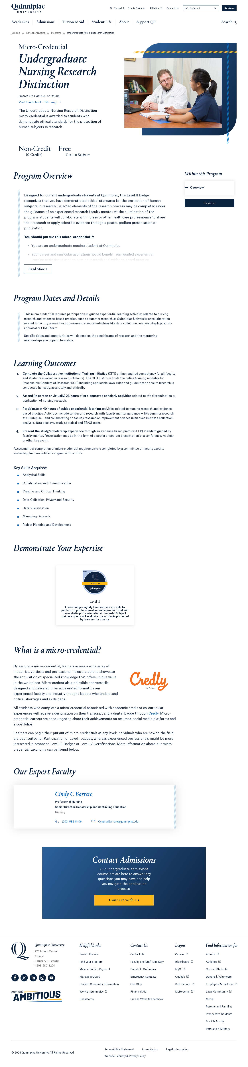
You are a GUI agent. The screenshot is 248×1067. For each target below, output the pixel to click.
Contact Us (172, 8)
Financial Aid (138, 992)
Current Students (216, 969)
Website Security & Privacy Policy (125, 1056)
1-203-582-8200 (44, 966)
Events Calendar (136, 8)
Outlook (182, 977)
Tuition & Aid (73, 22)
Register (219, 203)
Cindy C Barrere (73, 794)
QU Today (117, 8)
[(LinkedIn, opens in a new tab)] (33, 977)
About (124, 22)
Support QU (146, 22)
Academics (20, 22)
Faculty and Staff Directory (147, 962)
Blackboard (184, 962)
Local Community (218, 992)
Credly (153, 713)
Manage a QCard (90, 977)
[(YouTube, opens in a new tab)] (51, 977)
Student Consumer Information (99, 984)
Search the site (89, 954)
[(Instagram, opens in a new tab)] (42, 977)
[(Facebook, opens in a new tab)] (15, 977)
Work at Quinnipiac (93, 992)
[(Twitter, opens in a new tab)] (24, 977)
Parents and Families (219, 1006)
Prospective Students (219, 1014)
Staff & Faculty (215, 1021)
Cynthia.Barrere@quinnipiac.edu (118, 822)
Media (210, 999)
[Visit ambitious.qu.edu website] (36, 996)
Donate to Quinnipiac (143, 969)
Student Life (102, 22)
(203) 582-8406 (72, 822)
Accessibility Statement (119, 1049)
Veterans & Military (218, 1029)
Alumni (212, 954)
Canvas (181, 954)
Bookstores (87, 999)
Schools (15, 33)
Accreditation (150, 1049)
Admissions (45, 22)
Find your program (91, 962)
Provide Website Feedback (146, 999)
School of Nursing (35, 33)
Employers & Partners (221, 984)
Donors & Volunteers (219, 977)
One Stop (136, 984)
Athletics (156, 8)
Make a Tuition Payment (95, 969)
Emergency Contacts (143, 977)
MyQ (180, 969)
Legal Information (177, 1049)
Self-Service (184, 984)
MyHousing (184, 992)
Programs (56, 33)
